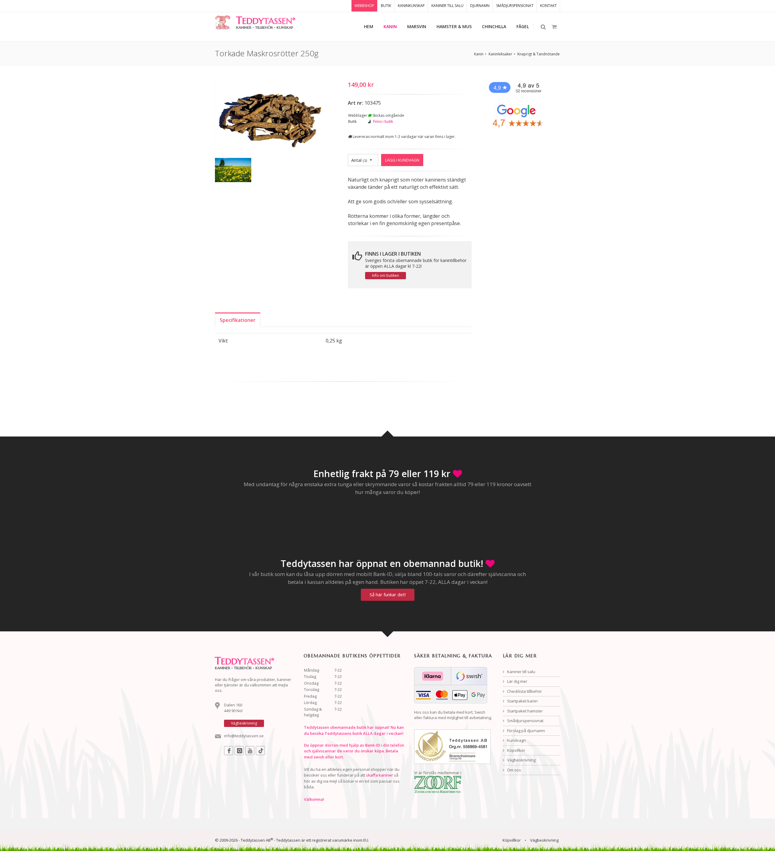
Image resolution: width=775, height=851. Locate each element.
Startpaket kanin (522, 701)
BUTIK (386, 5)
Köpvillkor (515, 750)
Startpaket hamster (524, 711)
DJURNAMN (480, 5)
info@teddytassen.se (244, 735)
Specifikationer (238, 320)
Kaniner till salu (520, 671)
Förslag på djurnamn (525, 730)
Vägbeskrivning (521, 760)
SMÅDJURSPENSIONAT (514, 5)
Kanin (478, 54)
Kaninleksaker (500, 54)
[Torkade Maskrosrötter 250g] (272, 117)
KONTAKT (548, 5)
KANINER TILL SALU (447, 5)
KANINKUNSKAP (411, 5)
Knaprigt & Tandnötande (538, 54)
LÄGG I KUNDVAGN (402, 160)
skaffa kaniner (379, 775)
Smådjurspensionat (524, 720)
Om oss (513, 770)
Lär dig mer (516, 681)
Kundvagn (516, 740)
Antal (359, 160)
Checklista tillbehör (524, 691)
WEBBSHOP (364, 5)
